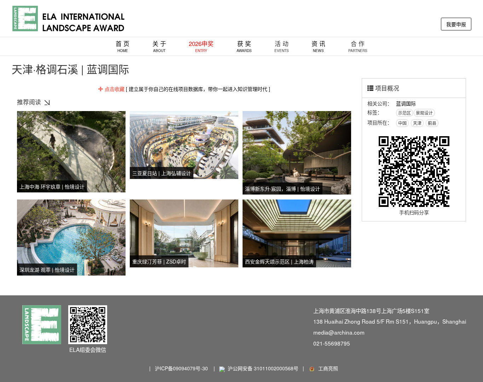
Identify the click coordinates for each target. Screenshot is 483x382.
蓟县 (432, 123)
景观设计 (424, 113)
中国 (402, 123)
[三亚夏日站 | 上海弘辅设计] (184, 143)
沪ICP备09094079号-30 (181, 368)
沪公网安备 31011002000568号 (263, 368)
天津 (417, 123)
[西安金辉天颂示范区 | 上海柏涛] (297, 232)
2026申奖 (201, 46)
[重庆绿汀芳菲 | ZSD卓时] (184, 232)
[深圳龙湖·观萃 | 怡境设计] (71, 236)
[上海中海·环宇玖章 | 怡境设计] (71, 150)
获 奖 (244, 46)
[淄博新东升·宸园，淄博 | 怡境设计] (297, 151)
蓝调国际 (406, 103)
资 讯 (318, 46)
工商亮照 (326, 368)
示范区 (404, 113)
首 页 (122, 46)
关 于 (159, 46)
